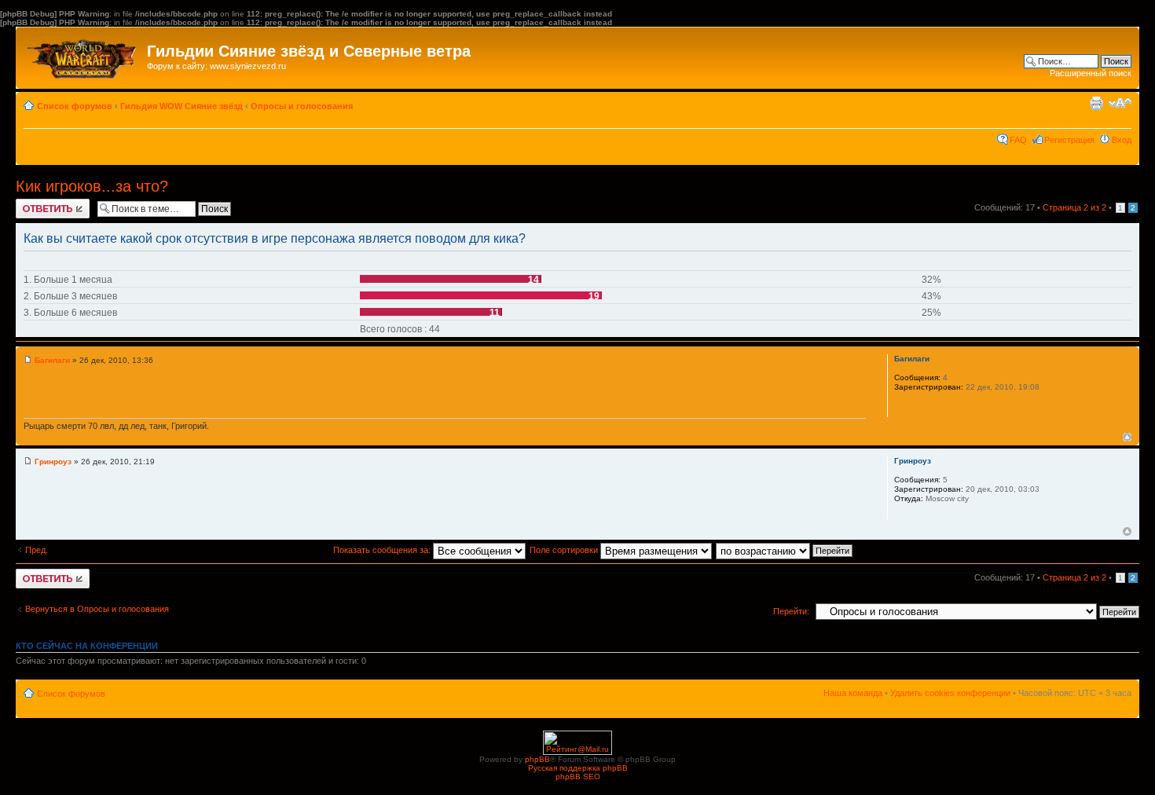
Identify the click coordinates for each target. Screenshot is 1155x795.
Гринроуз (53, 461)
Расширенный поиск (1090, 73)
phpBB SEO (578, 776)
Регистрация (1069, 140)
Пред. (36, 550)
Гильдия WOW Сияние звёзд (181, 106)
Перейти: (791, 611)
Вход (1121, 140)
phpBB (537, 759)
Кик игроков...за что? (92, 186)
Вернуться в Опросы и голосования (97, 609)
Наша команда (852, 693)
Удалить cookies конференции (950, 693)
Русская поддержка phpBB (578, 768)
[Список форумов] (83, 55)
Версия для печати (1096, 103)
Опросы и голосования (302, 106)
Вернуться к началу (1127, 437)
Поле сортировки (565, 550)
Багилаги (52, 360)
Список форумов (74, 106)
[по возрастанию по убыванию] (785, 550)
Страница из (1074, 207)
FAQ (1018, 140)
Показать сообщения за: (383, 550)
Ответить (34, 203)
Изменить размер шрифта (1120, 103)
